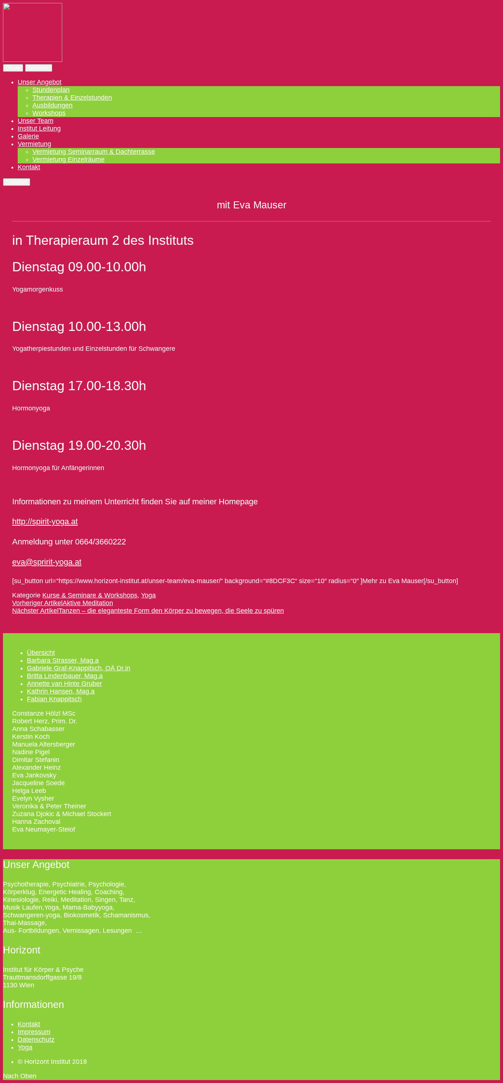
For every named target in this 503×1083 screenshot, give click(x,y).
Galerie (28, 136)
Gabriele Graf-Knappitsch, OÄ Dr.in (78, 668)
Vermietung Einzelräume (68, 159)
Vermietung (34, 144)
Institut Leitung (39, 128)
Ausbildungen (52, 105)
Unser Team (35, 120)
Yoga (148, 595)
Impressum (34, 1032)
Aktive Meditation (62, 603)
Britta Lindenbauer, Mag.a (65, 676)
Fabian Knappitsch (54, 699)
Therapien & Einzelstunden (72, 97)
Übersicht (41, 652)
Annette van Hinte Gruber (64, 683)
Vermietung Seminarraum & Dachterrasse (93, 151)
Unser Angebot (39, 82)
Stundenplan (51, 90)
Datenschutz (36, 1039)
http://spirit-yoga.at (45, 521)
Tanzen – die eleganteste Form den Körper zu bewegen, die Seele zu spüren (148, 610)
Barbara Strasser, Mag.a (63, 660)
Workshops (49, 113)
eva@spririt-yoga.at (46, 562)
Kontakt (29, 167)
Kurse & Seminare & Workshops (89, 595)
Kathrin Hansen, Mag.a (61, 691)
